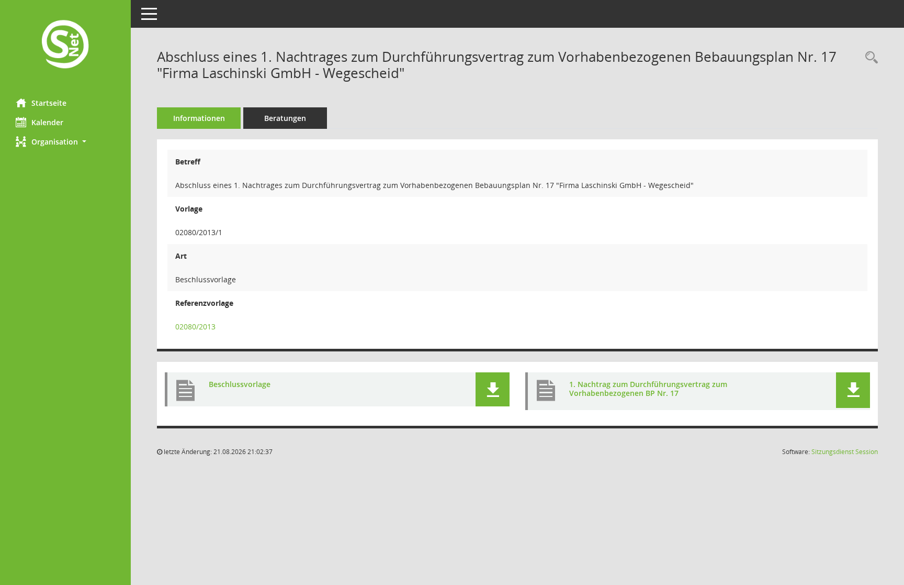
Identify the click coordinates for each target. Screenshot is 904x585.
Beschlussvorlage (239, 384)
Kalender (47, 122)
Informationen (199, 118)
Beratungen (285, 118)
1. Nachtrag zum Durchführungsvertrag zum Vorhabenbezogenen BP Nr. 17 (648, 388)
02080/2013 (195, 327)
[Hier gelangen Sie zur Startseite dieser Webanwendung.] (65, 45)
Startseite (48, 103)
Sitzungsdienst (844, 451)
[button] (65, 141)
